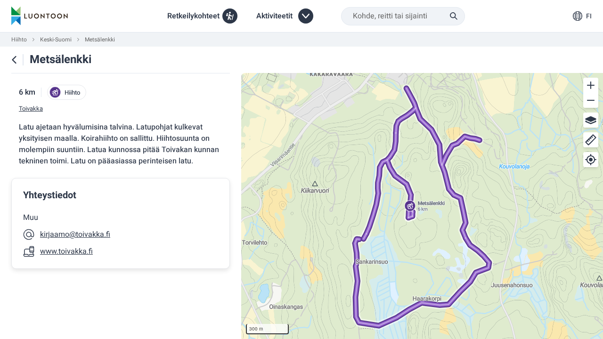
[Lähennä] (590, 85)
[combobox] (403, 16)
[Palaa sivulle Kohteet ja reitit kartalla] (14, 59)
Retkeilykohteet (193, 16)
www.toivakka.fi (66, 251)
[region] (422, 206)
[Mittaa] (590, 139)
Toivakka (31, 109)
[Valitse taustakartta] (590, 120)
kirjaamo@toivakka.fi (75, 234)
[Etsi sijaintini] (590, 159)
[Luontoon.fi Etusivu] (39, 16)
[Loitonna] (590, 100)
